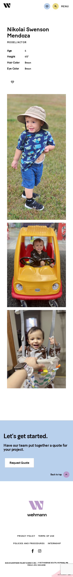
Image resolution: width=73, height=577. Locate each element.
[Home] (7, 9)
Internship (54, 543)
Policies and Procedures (29, 543)
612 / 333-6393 (40, 565)
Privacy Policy (26, 536)
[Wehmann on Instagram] (39, 551)
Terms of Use (46, 536)
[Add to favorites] (12, 82)
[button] (59, 474)
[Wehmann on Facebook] (33, 551)
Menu (65, 6)
